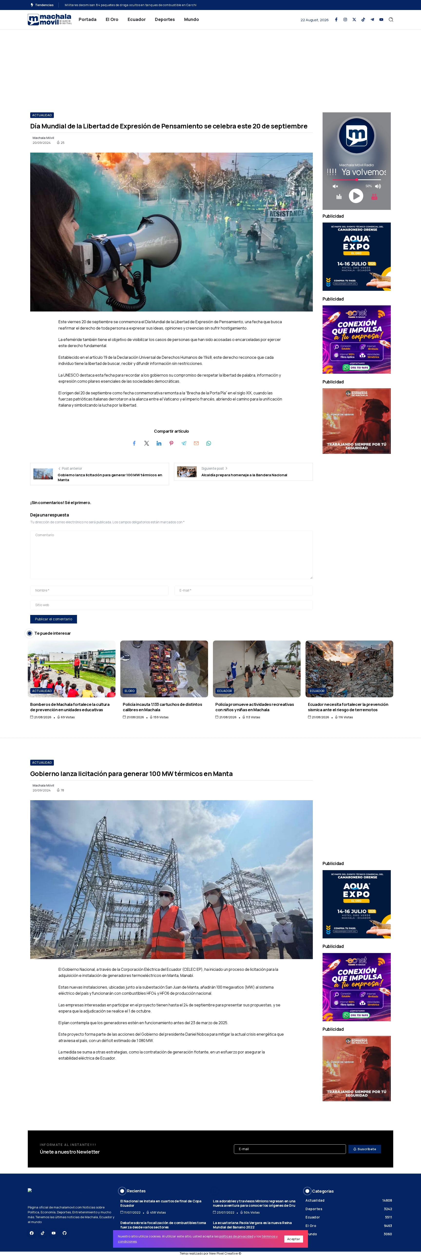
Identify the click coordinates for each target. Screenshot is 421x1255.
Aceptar (293, 1239)
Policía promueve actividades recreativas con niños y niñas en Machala (254, 706)
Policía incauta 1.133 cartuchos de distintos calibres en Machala (162, 706)
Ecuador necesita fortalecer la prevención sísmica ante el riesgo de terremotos (348, 706)
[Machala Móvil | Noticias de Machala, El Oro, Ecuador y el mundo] (50, 19)
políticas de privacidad (236, 1236)
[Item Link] (71, 669)
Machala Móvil (43, 138)
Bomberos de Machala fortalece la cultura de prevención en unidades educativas (70, 706)
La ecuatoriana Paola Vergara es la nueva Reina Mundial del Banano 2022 (252, 1225)
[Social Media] (336, 19)
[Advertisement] (210, 66)
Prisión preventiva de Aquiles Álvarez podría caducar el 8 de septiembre (118, 5)
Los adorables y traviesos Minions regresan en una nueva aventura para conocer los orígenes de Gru (254, 1203)
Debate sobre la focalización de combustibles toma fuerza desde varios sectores (163, 1225)
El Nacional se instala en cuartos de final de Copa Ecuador (160, 1203)
